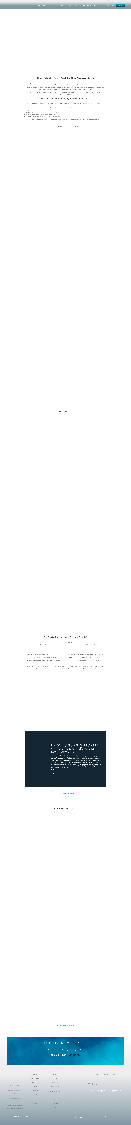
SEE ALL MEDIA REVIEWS (65, 1025)
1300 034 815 (16, 1100)
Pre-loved (71, 127)
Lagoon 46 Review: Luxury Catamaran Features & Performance (65, 813)
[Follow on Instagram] (7, 1)
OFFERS (55, 1074)
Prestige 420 (66, 472)
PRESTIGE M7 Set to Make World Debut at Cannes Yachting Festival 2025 (65, 881)
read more (65, 191)
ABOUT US (35, 1082)
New (66, 127)
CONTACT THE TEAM (45, 1058)
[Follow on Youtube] (12, 1)
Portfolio (41, 5)
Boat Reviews (60, 5)
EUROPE (55, 1099)
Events (70, 5)
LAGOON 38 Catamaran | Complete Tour (65, 947)
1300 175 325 (74, 1055)
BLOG (35, 1086)
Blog (76, 5)
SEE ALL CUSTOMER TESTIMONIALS (65, 793)
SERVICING (55, 1103)
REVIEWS (35, 1090)
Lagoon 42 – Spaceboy (65, 540)
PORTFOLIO (35, 1099)
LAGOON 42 (65, 253)
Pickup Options (85, 5)
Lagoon (55, 127)
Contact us (120, 5)
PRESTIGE (60, 127)
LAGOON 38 (65, 187)
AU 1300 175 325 (16, 1088)
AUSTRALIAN (55, 1096)
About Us (96, 5)
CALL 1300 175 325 (108, 5)
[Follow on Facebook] (9, 1)
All (50, 127)
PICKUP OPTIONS (55, 1091)
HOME (35, 1074)
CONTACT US (35, 1078)
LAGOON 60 (65, 389)
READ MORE (28, 873)
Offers (50, 5)
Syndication (78, 127)
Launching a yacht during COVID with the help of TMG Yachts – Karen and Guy (76, 748)
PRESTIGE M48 (65, 611)
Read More (56, 774)
